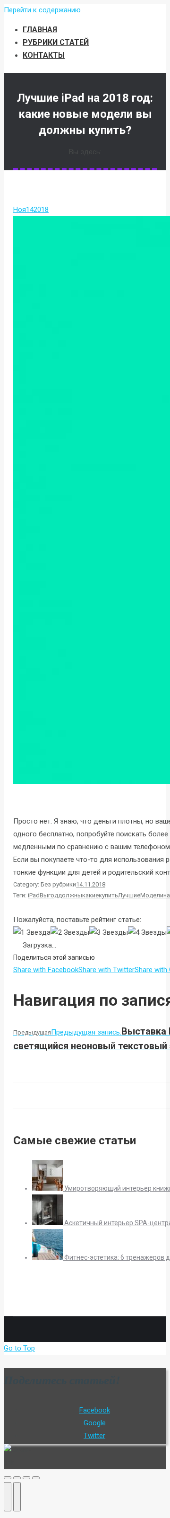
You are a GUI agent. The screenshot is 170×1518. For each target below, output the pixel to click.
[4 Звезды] (147, 932)
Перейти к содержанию (42, 10)
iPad (34, 895)
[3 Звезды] (108, 932)
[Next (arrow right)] (17, 1496)
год (53, 895)
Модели (151, 895)
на (166, 895)
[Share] (17, 1477)
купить (108, 895)
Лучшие (129, 895)
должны (70, 895)
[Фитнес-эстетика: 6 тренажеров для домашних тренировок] (48, 1257)
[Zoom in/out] (36, 1477)
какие (90, 895)
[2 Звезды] (70, 932)
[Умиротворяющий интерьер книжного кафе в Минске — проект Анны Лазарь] (48, 1188)
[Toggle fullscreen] (26, 1477)
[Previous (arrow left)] (7, 1496)
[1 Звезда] (32, 932)
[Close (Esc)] (7, 1477)
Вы (44, 895)
